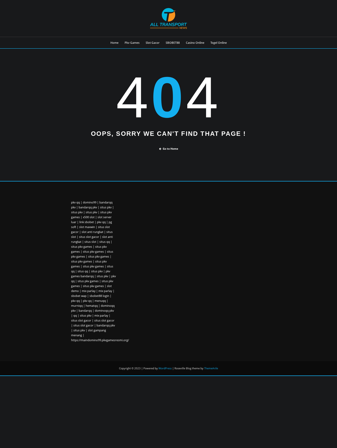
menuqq (100, 301)
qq (75, 315)
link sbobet (86, 222)
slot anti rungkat (92, 232)
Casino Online (195, 43)
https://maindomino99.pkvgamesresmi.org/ (100, 340)
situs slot (90, 242)
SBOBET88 (173, 43)
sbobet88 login (99, 296)
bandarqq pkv (88, 207)
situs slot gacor (89, 237)
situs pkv (106, 207)
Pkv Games (132, 43)
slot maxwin (87, 227)
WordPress (165, 368)
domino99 (89, 202)
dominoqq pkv (104, 311)
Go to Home (170, 148)
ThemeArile (211, 368)
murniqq (77, 306)
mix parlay (88, 291)
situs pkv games (81, 247)
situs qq (104, 242)
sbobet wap (79, 296)
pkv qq (75, 202)
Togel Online (218, 43)
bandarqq (85, 311)
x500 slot (89, 217)
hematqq (92, 306)
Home (114, 43)
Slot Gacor (153, 43)
